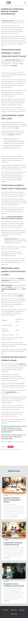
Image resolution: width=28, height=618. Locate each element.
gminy (6, 449)
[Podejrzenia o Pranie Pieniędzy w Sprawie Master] (14, 570)
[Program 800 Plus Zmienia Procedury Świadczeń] (14, 529)
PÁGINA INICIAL (14, 614)
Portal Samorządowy (13, 258)
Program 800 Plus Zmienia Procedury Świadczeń (13, 544)
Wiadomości (14, 610)
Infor (12, 339)
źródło (23, 385)
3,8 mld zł (13, 143)
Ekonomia (10, 446)
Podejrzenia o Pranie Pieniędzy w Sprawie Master (14, 585)
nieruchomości (12, 449)
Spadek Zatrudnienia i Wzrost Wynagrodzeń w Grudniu (12, 500)
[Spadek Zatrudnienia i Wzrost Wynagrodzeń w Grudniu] (14, 484)
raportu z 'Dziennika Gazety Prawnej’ (15, 208)
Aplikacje (5, 610)
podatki (18, 449)
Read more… (16, 516)
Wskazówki (22, 610)
